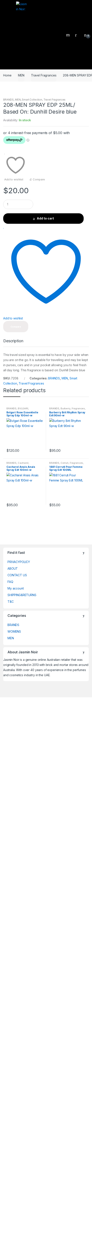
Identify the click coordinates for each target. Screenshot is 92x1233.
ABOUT (12, 568)
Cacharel (23, 462)
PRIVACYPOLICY (18, 562)
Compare (39, 179)
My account (15, 588)
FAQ (10, 582)
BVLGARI (23, 408)
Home (7, 75)
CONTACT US (17, 575)
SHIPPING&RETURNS (21, 595)
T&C (10, 601)
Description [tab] (13, 341)
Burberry (65, 408)
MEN (21, 75)
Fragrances (78, 408)
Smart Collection (32, 99)
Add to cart (45, 218)
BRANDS (8, 99)
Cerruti (64, 462)
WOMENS (14, 631)
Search (68, 34)
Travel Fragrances (43, 75)
